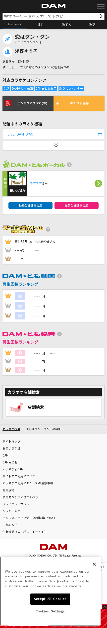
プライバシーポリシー (17, 504)
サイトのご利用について (18, 476)
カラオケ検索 (11, 429)
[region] (50, 591)
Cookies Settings (50, 611)
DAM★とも (9, 462)
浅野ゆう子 (26, 51)
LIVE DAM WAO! (20, 134)
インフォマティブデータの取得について (29, 518)
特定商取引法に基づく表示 (20, 497)
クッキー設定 (11, 511)
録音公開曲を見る (77, 205)
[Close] (94, 564)
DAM (5, 455)
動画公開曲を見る (31, 205)
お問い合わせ (11, 448)
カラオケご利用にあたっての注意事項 (27, 483)
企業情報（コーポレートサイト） (24, 531)
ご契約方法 (9, 524)
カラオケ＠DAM (12, 469)
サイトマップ (11, 441)
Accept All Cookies (50, 598)
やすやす (36, 183)
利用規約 (8, 490)
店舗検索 (36, 407)
